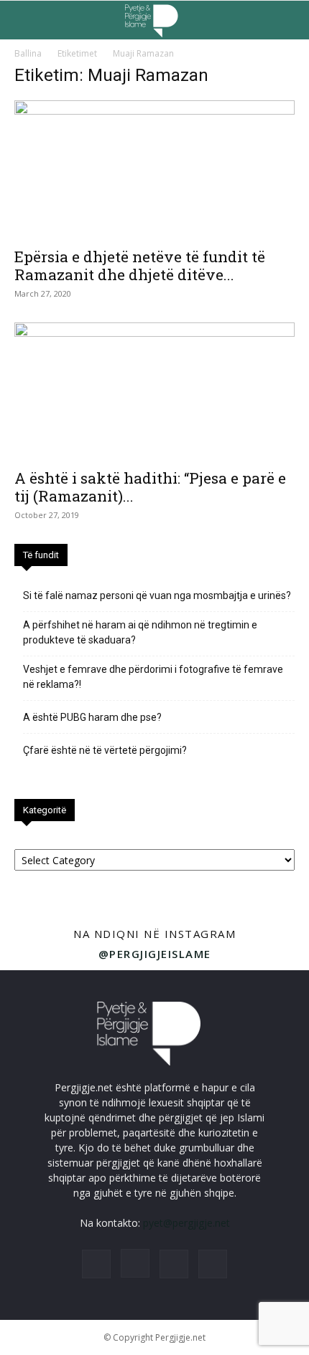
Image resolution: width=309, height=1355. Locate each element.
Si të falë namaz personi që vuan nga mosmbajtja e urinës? (157, 595)
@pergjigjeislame (154, 954)
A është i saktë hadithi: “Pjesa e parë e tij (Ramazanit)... (150, 487)
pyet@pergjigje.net (186, 1223)
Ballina (28, 53)
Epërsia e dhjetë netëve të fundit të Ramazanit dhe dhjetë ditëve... (139, 265)
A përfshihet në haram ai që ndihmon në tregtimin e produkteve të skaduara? (140, 632)
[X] (174, 1264)
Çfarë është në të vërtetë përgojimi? (105, 750)
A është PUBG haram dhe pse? (92, 717)
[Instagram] (135, 1263)
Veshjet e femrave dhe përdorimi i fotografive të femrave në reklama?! (153, 677)
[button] (24, 20)
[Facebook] (96, 1264)
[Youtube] (212, 1264)
